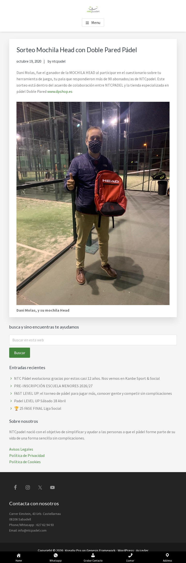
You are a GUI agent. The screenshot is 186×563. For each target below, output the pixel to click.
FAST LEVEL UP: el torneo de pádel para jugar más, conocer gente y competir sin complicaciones (93, 393)
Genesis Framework (101, 550)
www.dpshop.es (59, 91)
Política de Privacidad (27, 455)
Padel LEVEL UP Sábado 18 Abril (40, 400)
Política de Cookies (25, 461)
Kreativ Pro (73, 550)
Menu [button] (95, 22)
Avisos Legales (21, 449)
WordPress (126, 550)
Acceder (142, 550)
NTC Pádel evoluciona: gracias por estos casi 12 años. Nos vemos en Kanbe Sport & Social (87, 378)
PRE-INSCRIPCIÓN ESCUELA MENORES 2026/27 (53, 385)
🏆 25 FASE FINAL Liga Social (37, 408)
